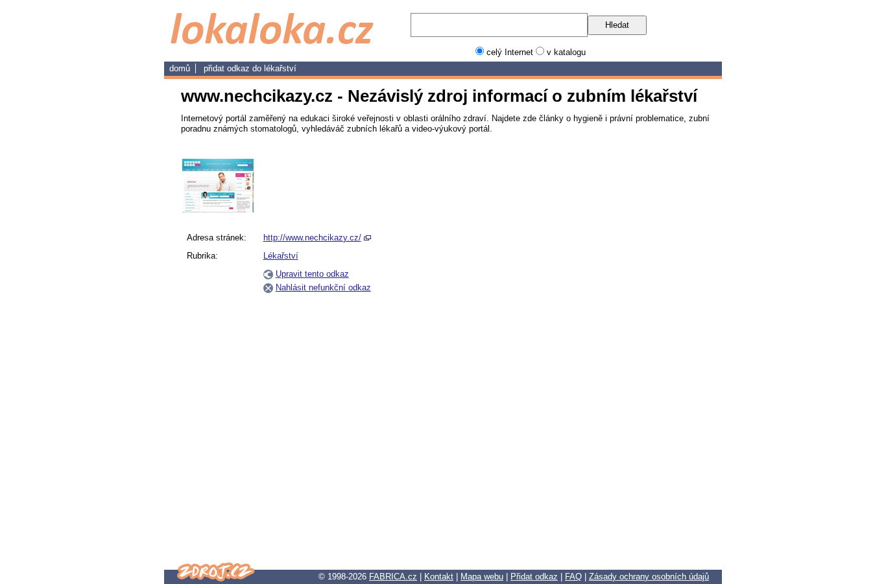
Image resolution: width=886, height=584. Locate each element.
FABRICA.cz (393, 576)
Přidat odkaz (534, 576)
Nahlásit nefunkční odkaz (323, 287)
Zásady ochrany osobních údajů (649, 576)
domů (179, 68)
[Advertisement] (642, 353)
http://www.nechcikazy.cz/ (312, 237)
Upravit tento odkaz (312, 274)
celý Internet (509, 52)
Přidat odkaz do (234, 68)
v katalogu (566, 52)
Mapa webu (482, 576)
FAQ (573, 576)
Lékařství (280, 68)
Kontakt (438, 576)
